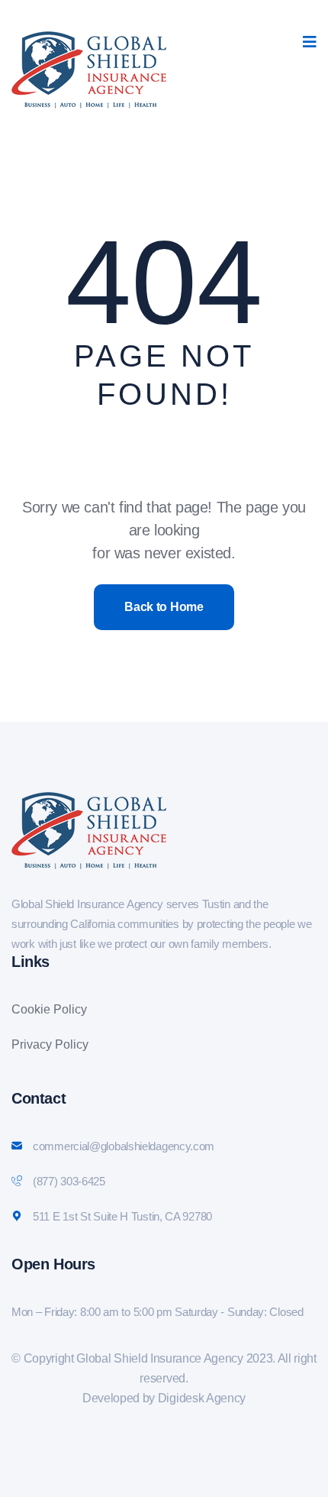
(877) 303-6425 (69, 1181)
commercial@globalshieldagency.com (123, 1146)
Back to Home (163, 606)
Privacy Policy (49, 1044)
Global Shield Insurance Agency (159, 1358)
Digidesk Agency (202, 1398)
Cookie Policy (49, 1009)
